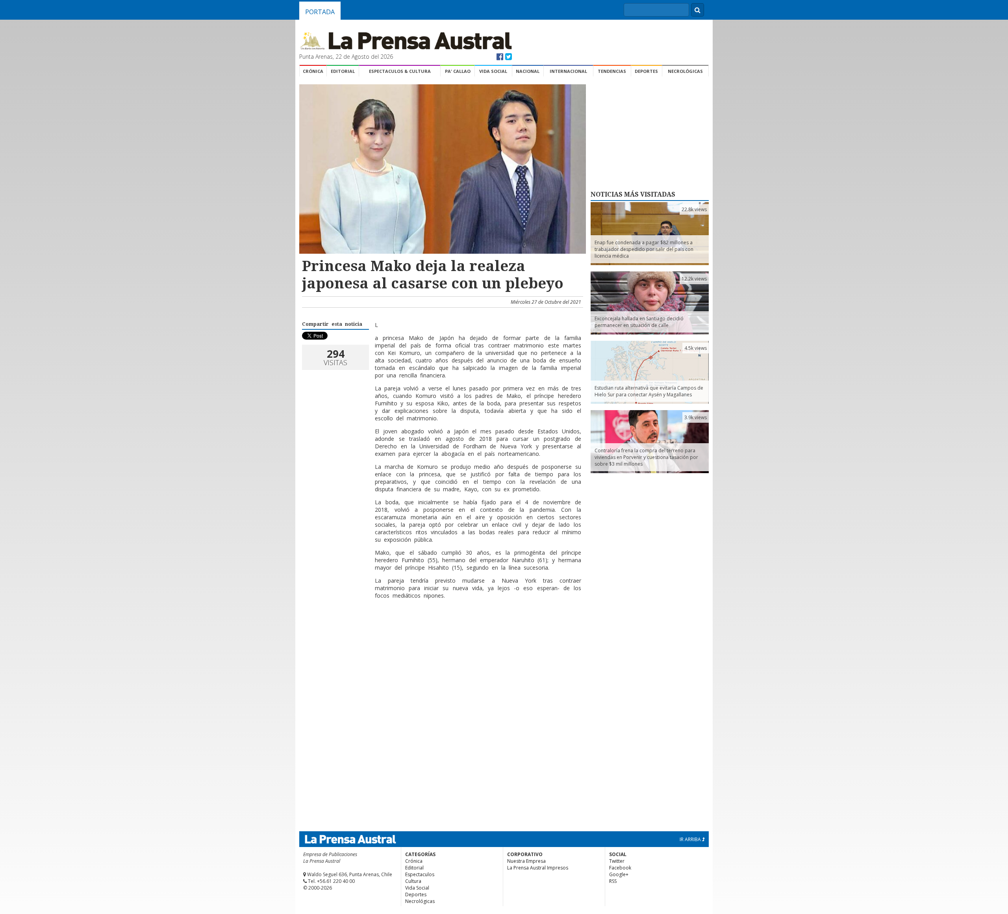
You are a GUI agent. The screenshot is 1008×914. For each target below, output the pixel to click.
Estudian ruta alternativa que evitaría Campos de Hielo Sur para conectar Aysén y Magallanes (649, 391)
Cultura (413, 881)
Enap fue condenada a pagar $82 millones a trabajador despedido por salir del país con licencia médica (644, 249)
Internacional (568, 71)
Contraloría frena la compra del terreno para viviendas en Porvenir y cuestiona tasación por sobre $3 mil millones (646, 457)
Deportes (646, 71)
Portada (320, 11)
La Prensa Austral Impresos (537, 867)
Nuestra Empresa (526, 861)
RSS (613, 881)
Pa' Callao (458, 71)
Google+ (618, 874)
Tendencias (612, 71)
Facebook (620, 867)
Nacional (527, 71)
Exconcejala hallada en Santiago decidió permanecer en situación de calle (639, 322)
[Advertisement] (441, 630)
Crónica (313, 71)
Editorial (343, 71)
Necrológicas (685, 71)
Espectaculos (419, 874)
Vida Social (493, 71)
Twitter (616, 861)
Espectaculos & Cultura (400, 71)
